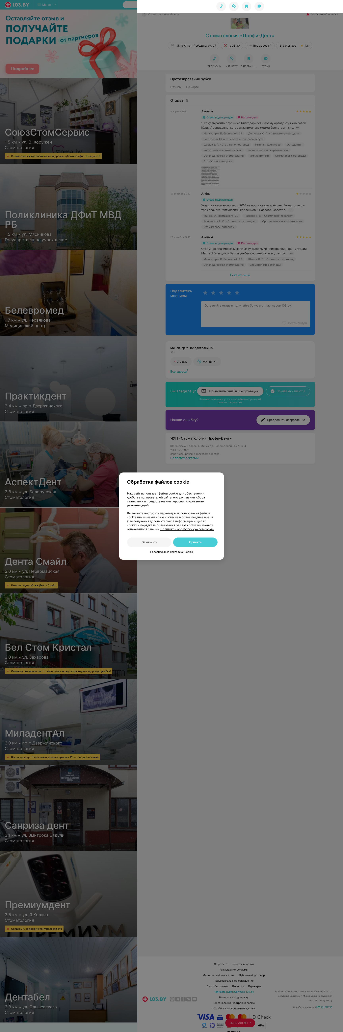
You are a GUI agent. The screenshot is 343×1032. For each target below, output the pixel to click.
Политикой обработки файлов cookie (187, 529)
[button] (234, 6)
